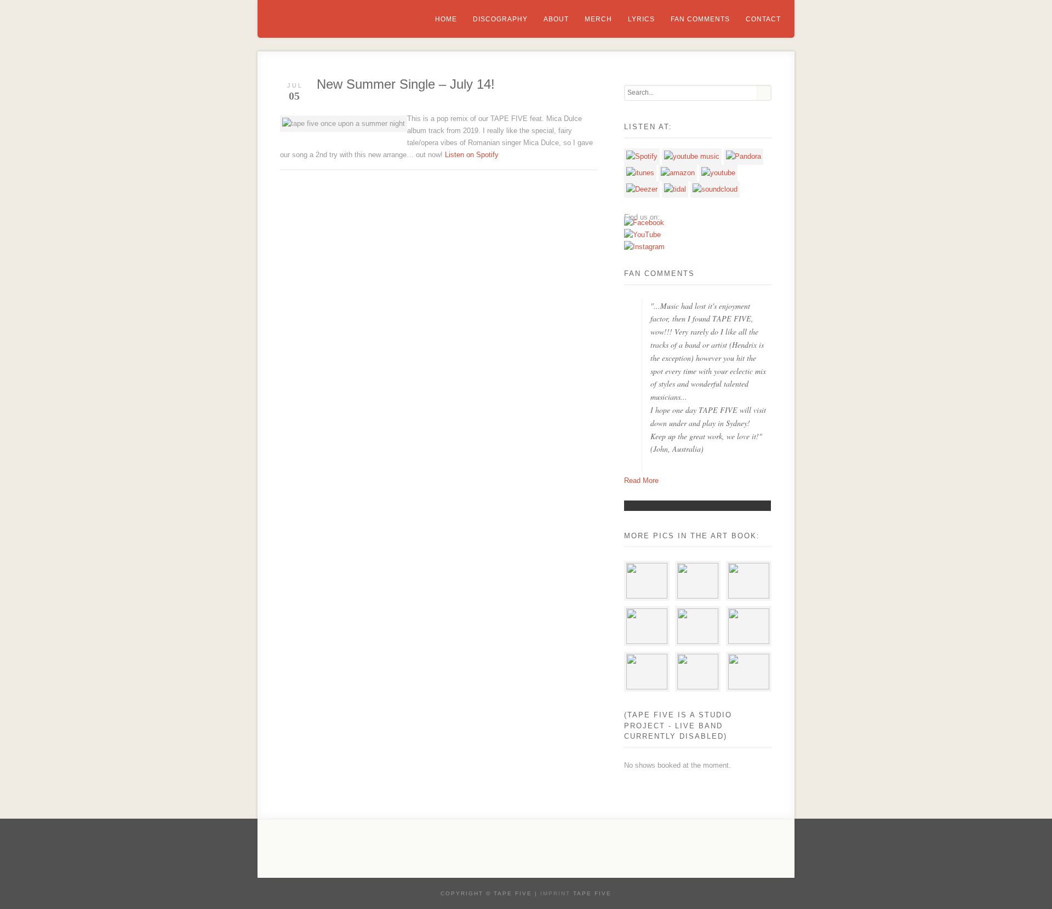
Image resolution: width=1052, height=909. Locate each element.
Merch (598, 19)
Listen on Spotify (472, 155)
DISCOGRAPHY (500, 19)
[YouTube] (642, 235)
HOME (446, 19)
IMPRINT (555, 893)
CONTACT (763, 19)
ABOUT (556, 19)
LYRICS (641, 19)
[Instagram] (644, 247)
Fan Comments (700, 19)
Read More (641, 480)
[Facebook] (644, 222)
